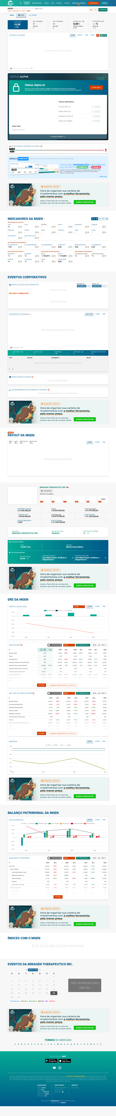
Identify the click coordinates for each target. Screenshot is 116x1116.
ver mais (42, 685)
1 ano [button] (86, 35)
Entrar (104, 3)
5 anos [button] (92, 35)
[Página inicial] (11, 3)
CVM (70, 1076)
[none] (58, 195)
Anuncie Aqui (75, 1087)
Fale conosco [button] (59, 1091)
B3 (67, 1076)
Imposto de (43, 1094)
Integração (42, 1096)
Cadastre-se (93, 3)
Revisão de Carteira (79, 3)
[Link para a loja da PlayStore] (51, 1061)
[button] (20, 3)
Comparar (103, 9)
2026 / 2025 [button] (89, 314)
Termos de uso (58, 1089)
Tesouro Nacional (78, 1076)
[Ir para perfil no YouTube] (54, 1069)
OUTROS (67, 3)
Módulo (43, 1091)
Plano (41, 1087)
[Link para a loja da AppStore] (64, 1061)
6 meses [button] (79, 35)
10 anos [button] (97, 442)
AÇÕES (47, 3)
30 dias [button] (73, 35)
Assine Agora (96, 87)
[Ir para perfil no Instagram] (60, 1069)
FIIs (53, 3)
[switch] (58, 68)
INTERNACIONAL (37, 3)
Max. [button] (104, 314)
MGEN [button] (12, 15)
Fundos (60, 3)
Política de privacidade (60, 1087)
